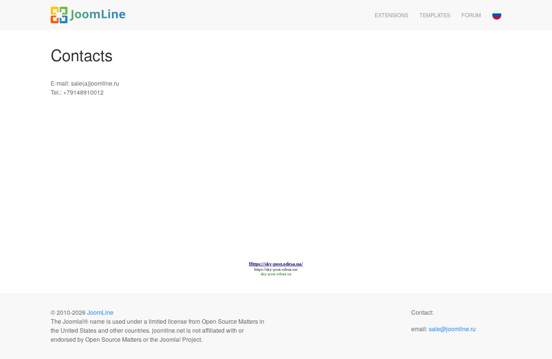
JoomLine (100, 312)
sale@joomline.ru (452, 328)
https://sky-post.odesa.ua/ (276, 269)
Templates (434, 15)
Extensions (391, 15)
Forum (471, 15)
